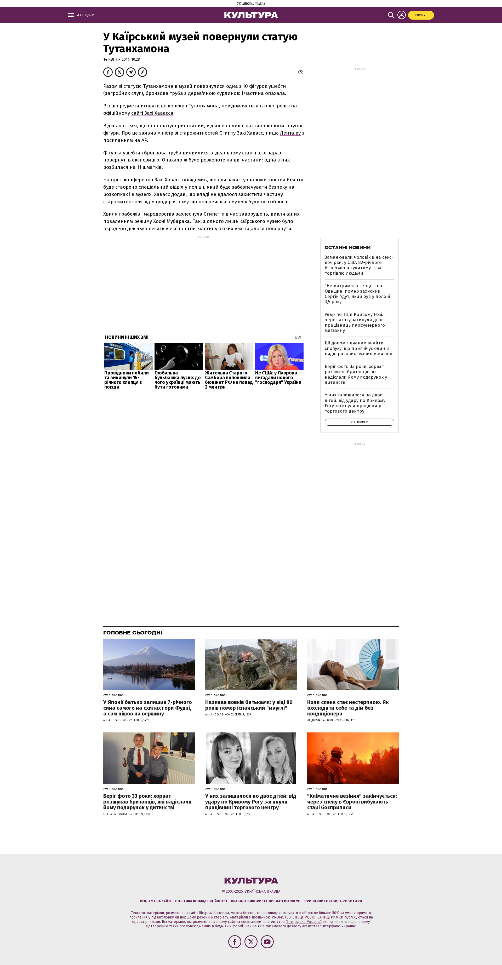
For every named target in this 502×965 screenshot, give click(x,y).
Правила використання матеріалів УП (265, 901)
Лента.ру (290, 133)
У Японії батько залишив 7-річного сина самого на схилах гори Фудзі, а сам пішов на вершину (147, 708)
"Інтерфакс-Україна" (303, 922)
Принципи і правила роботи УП (333, 901)
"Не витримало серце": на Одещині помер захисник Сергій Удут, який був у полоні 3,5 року (357, 293)
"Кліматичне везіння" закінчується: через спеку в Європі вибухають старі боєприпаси (352, 802)
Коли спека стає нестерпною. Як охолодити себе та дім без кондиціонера (348, 708)
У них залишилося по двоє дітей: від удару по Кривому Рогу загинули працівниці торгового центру (355, 403)
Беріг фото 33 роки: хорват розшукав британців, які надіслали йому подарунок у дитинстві (356, 374)
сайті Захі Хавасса (152, 113)
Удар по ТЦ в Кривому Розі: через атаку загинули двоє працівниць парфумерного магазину (355, 322)
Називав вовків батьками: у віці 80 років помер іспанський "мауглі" (249, 705)
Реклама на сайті (155, 901)
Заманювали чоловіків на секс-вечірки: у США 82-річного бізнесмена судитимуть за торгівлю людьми (359, 265)
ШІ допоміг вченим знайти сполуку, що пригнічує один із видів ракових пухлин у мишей (358, 348)
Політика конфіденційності (201, 901)
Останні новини (347, 247)
